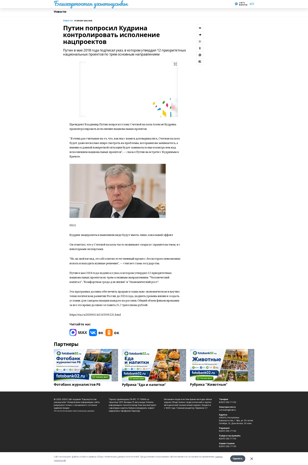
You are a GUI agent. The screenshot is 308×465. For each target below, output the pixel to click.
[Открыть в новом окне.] (78, 332)
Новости (60, 11)
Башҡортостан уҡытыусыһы (90, 3)
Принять (238, 458)
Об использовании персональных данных (74, 410)
